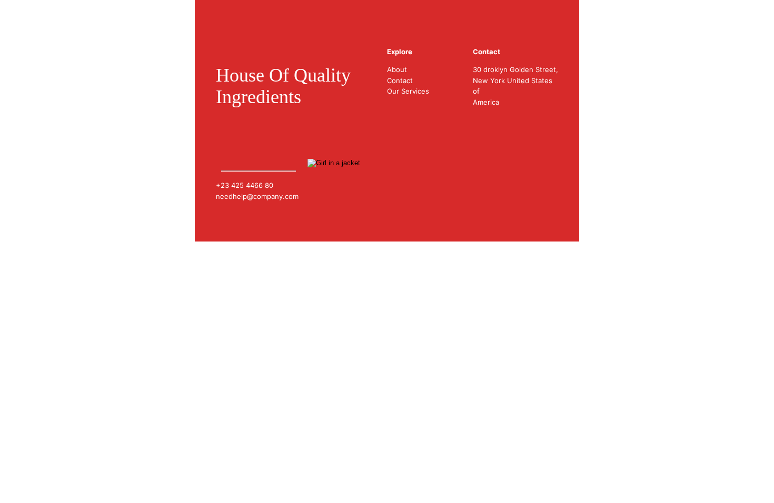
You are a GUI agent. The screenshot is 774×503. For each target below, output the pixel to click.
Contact (400, 80)
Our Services (408, 91)
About (397, 69)
